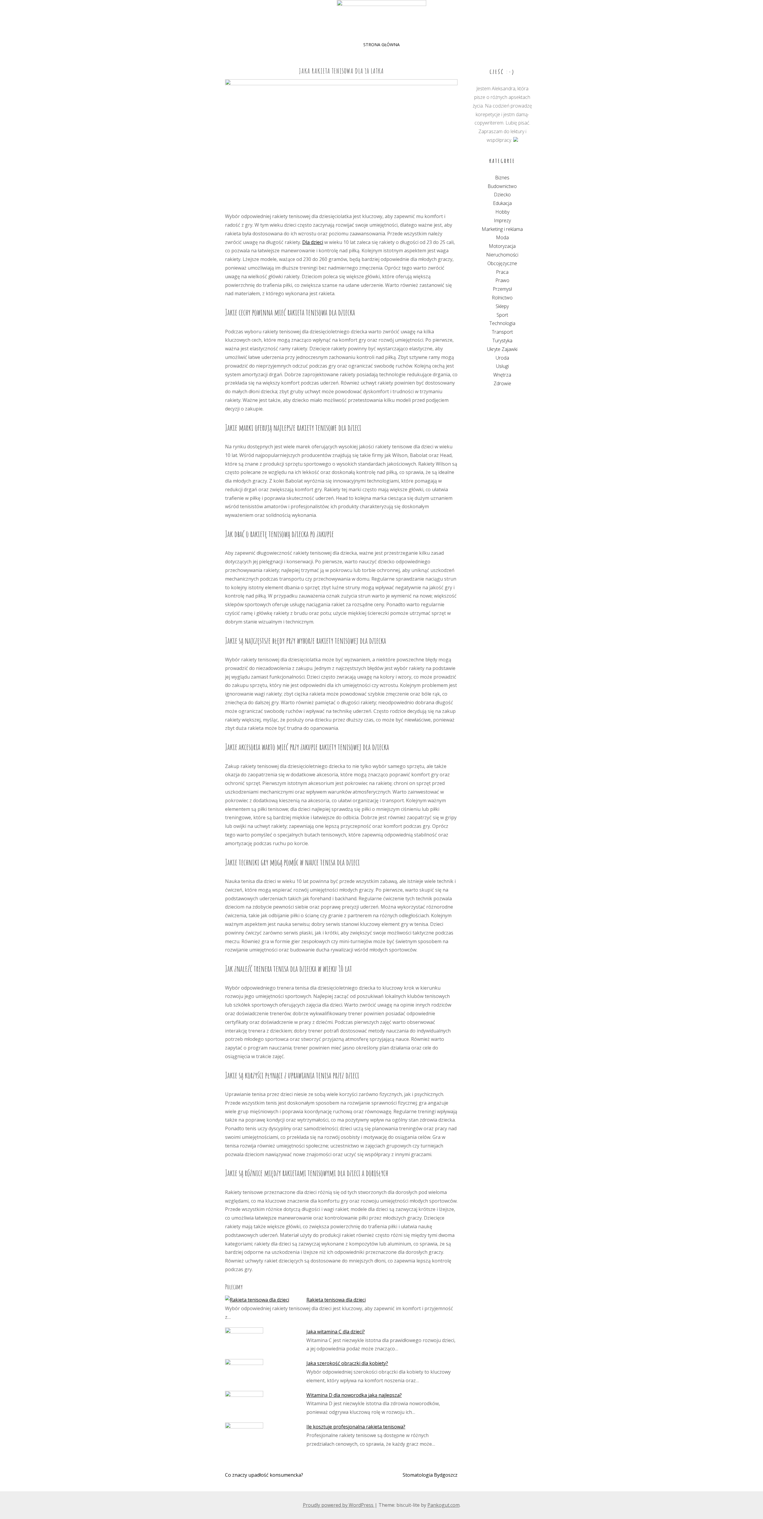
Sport (502, 315)
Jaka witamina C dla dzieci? (335, 1331)
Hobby (502, 212)
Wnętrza (502, 374)
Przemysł (502, 289)
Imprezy (502, 220)
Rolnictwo (502, 297)
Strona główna (381, 44)
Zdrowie (502, 383)
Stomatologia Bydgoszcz (430, 1475)
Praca (502, 272)
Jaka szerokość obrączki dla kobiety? (347, 1363)
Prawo (502, 280)
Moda (502, 237)
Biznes (502, 177)
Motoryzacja (502, 246)
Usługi (502, 366)
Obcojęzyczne (502, 263)
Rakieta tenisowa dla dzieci (336, 1299)
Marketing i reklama (502, 229)
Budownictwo (502, 186)
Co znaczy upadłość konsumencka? (264, 1475)
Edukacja (502, 203)
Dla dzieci (312, 242)
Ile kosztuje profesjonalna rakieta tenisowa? (355, 1426)
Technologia (502, 323)
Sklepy (502, 306)
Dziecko (502, 194)
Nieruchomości (502, 254)
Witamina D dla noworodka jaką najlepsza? (354, 1395)
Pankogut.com (443, 1505)
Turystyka (502, 340)
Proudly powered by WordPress (339, 1505)
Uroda (502, 358)
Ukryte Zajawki (502, 349)
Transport (502, 332)
